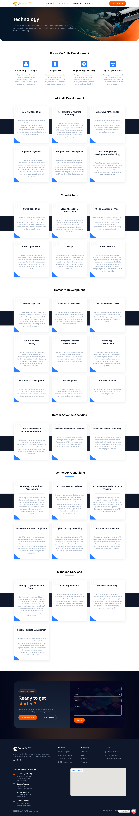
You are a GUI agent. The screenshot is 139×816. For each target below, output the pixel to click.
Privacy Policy (108, 811)
